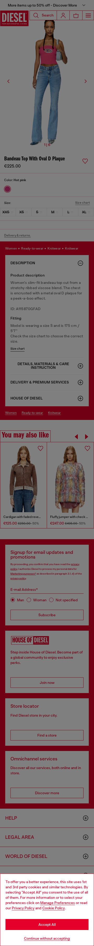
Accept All (47, 924)
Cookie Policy (53, 908)
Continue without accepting (47, 938)
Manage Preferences (57, 903)
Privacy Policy (23, 908)
